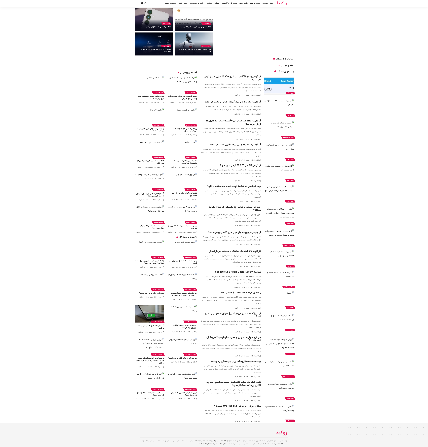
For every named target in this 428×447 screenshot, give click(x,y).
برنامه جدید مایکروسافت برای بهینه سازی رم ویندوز (236, 361)
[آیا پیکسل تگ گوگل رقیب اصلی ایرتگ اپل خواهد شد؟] (149, 117)
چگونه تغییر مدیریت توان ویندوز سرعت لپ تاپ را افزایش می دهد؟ (149, 262)
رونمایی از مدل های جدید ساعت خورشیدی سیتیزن (185, 129)
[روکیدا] (282, 3)
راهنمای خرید (290, 115)
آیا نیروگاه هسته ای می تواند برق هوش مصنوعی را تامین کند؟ (233, 315)
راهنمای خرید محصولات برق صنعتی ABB (240, 293)
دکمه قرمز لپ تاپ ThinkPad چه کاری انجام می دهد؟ (150, 394)
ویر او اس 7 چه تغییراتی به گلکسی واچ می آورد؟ (182, 227)
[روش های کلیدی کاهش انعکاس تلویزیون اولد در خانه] (182, 314)
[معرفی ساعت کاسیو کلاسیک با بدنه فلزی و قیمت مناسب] (149, 85)
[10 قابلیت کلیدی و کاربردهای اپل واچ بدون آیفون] (149, 149)
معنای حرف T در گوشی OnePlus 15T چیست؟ (237, 406)
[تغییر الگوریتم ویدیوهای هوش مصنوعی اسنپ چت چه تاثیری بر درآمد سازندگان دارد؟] (279, 391)
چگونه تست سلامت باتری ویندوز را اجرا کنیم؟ (183, 262)
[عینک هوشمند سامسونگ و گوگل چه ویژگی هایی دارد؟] (149, 214)
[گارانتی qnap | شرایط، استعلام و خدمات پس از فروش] (279, 259)
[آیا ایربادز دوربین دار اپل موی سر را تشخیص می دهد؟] (279, 238)
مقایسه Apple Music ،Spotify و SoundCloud (238, 272)
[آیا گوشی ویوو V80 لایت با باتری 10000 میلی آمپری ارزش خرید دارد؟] (279, 86)
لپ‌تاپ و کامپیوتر (284, 59)
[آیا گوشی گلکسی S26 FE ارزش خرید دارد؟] (279, 173)
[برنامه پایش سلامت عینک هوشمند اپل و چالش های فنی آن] (182, 85)
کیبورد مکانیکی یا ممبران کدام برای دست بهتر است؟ (184, 394)
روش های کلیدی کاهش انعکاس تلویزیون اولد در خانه (185, 326)
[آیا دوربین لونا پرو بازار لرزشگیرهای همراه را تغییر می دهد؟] (279, 108)
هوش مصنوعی (205, 46)
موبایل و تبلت (206, 23)
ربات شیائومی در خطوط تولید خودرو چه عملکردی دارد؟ (195, 50)
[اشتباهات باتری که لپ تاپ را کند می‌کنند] (149, 314)
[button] (142, 3)
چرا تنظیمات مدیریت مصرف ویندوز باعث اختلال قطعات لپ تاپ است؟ (184, 294)
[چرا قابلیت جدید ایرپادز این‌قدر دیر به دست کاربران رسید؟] (149, 181)
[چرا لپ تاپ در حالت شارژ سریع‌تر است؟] (182, 346)
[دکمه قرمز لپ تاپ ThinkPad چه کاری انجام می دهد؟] (149, 381)
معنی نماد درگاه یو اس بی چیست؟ (151, 293)
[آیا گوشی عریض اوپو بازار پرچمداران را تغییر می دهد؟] (279, 152)
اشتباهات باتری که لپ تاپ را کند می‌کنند (151, 327)
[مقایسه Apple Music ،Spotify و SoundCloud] (279, 280)
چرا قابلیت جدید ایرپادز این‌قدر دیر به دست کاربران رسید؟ (150, 194)
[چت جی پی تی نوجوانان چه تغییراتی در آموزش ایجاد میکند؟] (279, 216)
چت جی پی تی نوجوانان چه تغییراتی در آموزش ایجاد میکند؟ (155, 50)
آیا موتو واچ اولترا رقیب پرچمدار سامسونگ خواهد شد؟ (185, 162)
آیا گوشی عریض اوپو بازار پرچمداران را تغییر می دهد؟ (194, 27)
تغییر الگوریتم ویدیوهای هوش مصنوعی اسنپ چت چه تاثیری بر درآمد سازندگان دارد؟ (233, 383)
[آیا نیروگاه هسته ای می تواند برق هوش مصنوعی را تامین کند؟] (279, 323)
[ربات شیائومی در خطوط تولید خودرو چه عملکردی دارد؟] (279, 194)
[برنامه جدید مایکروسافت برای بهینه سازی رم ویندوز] (279, 369)
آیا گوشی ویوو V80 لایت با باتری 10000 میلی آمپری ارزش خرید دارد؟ (232, 78)
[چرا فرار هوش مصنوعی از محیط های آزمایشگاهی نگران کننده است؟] (279, 347)
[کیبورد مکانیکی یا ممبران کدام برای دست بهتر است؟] (182, 381)
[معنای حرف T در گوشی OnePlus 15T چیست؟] (279, 414)
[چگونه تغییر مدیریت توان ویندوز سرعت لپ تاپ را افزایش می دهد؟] (149, 249)
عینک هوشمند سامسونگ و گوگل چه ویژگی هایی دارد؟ (150, 227)
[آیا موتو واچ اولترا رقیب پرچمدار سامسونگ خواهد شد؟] (182, 149)
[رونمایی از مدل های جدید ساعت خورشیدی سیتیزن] (182, 117)
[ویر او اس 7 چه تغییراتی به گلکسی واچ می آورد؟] (182, 214)
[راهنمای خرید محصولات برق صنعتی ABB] (279, 300)
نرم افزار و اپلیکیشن (288, 287)
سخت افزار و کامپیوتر (288, 137)
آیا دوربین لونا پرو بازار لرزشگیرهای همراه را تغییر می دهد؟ (232, 102)
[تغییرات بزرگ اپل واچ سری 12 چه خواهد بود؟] (182, 181)
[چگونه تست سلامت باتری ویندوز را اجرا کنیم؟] (182, 249)
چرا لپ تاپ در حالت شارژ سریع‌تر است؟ (182, 358)
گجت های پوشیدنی (288, 245)
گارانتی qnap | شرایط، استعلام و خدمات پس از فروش (235, 251)
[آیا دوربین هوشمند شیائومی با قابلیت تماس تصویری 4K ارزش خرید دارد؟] (279, 130)
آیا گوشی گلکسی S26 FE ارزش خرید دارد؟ (157, 27)
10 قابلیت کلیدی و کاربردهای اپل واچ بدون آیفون (150, 162)
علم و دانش (287, 66)
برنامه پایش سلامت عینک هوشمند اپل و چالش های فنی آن (182, 97)
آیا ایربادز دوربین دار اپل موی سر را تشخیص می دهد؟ (234, 232)
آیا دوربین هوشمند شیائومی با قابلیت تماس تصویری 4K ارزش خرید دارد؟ (233, 122)
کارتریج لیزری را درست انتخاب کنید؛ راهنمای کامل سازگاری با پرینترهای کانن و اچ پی (150, 360)
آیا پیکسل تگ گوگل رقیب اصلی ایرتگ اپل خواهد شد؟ (150, 129)
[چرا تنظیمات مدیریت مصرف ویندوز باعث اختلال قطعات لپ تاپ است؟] (182, 281)
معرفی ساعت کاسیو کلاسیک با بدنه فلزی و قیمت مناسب (151, 97)
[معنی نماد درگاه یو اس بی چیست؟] (149, 281)
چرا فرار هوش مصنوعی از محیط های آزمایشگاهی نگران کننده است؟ (233, 339)
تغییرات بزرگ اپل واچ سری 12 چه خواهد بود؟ (184, 194)
